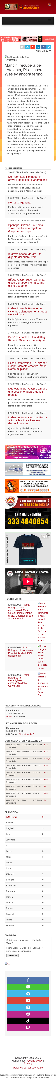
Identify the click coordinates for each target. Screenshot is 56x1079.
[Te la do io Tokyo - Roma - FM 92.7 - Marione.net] (24, 7)
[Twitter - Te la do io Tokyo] (28, 1007)
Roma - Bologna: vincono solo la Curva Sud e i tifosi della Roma (20, 651)
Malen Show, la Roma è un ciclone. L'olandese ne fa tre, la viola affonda (27, 311)
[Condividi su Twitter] (48, 47)
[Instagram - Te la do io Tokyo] (28, 1014)
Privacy (28, 1063)
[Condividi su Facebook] (43, 47)
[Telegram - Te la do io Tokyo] (28, 993)
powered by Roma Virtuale (28, 1067)
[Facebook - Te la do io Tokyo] (28, 980)
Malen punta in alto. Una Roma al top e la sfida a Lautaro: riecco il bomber (27, 420)
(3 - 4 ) (49, 759)
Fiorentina (24, 734)
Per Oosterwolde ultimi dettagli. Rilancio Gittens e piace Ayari (27, 339)
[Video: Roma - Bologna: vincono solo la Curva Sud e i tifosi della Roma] (43, 657)
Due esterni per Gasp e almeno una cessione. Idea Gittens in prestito (27, 391)
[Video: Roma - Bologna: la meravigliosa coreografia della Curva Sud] (43, 684)
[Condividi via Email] (22, 47)
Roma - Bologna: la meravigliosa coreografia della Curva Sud (19, 680)
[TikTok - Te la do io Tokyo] (28, 1021)
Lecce (9, 716)
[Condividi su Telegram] (27, 47)
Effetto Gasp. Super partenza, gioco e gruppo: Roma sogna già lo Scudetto (26, 282)
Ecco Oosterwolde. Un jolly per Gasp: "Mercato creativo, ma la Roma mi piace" (27, 366)
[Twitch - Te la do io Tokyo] (28, 1027)
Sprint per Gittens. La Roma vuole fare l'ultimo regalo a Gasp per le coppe (25, 228)
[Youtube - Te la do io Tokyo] (28, 1000)
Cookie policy (34, 1060)
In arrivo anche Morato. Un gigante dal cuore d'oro (24, 255)
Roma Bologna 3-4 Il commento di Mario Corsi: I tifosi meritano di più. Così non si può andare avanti (20, 611)
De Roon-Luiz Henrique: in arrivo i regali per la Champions (27, 178)
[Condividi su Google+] (32, 47)
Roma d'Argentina (19, 202)
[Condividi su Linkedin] (38, 47)
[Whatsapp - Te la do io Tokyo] (28, 987)
